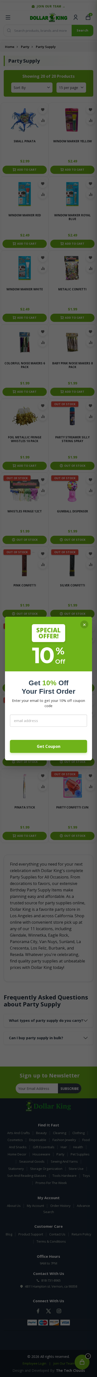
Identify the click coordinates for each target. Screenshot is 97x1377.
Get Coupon (48, 746)
